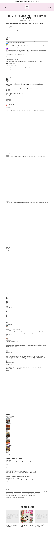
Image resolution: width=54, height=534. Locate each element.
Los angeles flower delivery (11, 495)
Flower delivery (9, 493)
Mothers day (19, 495)
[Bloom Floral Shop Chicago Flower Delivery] (27, 7)
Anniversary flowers (9, 492)
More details (39, 61)
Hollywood (36, 493)
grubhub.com (36, 67)
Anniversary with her (17, 492)
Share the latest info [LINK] (16, 74)
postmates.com (31, 67)
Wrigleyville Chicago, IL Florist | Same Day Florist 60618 (27, 525)
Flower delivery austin (16, 493)
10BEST (7, 201)
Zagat (7, 293)
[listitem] (27, 85)
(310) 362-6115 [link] (11, 69)
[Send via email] (46, 491)
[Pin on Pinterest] (44, 491)
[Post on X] (43, 491)
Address (7, 54)
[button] (8, 30)
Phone (7, 69)
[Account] (48, 7)
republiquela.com (11, 63)
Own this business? (16, 72)
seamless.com (18, 67)
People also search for (10, 416)
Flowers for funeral (24, 493)
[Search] (5, 7)
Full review (42, 110)
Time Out (7, 155)
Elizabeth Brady (9, 327)
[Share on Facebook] (42, 491)
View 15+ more (9, 417)
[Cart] (50, 7)
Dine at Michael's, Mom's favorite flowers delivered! (41, 525)
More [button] (11, 334)
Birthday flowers (25, 492)
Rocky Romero (8, 340)
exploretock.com (14, 65)
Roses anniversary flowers (30, 495)
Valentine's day (23, 497)
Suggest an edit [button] (9, 72)
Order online (8, 95)
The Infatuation (9, 248)
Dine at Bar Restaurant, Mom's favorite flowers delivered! (11, 525)
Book (7, 86)
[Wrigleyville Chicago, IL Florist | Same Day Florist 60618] (27, 516)
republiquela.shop (12, 67)
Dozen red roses (31, 492)
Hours (7, 56)
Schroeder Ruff (9, 352)
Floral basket (37, 492)
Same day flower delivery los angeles (13, 497)
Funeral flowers (31, 493)
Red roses (23, 495)
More (20, 368)
